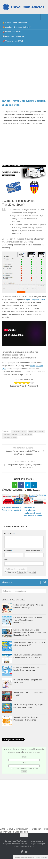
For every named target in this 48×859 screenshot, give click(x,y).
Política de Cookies (20, 857)
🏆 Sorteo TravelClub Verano (14, 23)
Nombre (8, 551)
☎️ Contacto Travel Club (12, 41)
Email (24, 763)
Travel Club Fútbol (25, 434)
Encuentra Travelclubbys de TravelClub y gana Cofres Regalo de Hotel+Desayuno (29, 620)
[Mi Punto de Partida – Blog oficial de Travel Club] (7, 683)
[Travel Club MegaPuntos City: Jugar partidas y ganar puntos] (7, 708)
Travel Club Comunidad (36, 431)
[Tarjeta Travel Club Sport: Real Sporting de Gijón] (7, 696)
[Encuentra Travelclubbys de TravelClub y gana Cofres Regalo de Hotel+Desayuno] (7, 621)
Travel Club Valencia (10, 438)
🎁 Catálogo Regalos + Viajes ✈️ (16, 27)
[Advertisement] (24, 71)
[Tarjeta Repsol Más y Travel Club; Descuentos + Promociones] (7, 721)
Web (6, 559)
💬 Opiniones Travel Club (13, 36)
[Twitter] (44, 582)
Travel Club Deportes (10, 434)
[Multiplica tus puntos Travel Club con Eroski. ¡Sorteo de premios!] (7, 671)
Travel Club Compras (19, 431)
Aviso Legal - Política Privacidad (37, 857)
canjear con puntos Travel (34, 299)
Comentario (9, 534)
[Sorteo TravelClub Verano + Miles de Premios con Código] (7, 608)
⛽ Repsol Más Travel (11, 32)
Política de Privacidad (26, 572)
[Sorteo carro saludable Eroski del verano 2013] (13, 499)
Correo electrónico (33, 551)
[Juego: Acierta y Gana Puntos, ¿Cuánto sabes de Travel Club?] (7, 646)
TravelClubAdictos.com (18, 829)
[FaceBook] (40, 582)
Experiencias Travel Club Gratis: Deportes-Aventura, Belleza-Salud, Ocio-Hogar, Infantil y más (29, 632)
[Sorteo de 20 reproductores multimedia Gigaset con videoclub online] (35, 499)
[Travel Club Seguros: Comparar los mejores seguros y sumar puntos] (7, 658)
